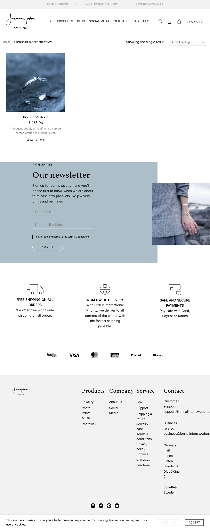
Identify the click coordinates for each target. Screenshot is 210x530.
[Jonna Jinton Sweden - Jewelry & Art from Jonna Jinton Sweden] (20, 21)
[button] (179, 21)
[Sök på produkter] (160, 21)
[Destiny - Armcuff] (35, 82)
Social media (99, 21)
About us (141, 21)
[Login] (170, 21)
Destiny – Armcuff (35, 116)
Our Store (122, 21)
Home (6, 42)
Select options (36, 140)
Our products (61, 21)
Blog (81, 21)
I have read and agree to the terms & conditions (62, 236)
